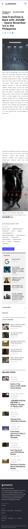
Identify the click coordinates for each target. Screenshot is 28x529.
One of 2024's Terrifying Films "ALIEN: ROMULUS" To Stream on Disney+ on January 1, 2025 (18, 270)
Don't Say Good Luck (16, 447)
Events (3, 513)
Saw (3, 241)
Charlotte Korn (14, 379)
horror (13, 231)
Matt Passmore (21, 235)
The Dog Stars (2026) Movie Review (16, 333)
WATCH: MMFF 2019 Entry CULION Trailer (17, 286)
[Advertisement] (14, 131)
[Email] (12, 33)
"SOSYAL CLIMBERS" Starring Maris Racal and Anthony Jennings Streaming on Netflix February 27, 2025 (18, 296)
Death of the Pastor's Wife (17, 381)
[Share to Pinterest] (7, 33)
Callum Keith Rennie (18, 12)
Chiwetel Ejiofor (14, 396)
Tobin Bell (4, 243)
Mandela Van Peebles (8, 235)
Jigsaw (19, 231)
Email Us (3, 505)
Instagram (11, 518)
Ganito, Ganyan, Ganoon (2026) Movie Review (17, 358)
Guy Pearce (14, 416)
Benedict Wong (14, 414)
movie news (5, 237)
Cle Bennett (5, 13)
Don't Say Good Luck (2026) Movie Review (16, 350)
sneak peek (17, 241)
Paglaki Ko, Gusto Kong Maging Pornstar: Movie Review (18, 279)
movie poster (15, 237)
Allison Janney (14, 412)
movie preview (6, 239)
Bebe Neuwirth (14, 443)
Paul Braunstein (17, 239)
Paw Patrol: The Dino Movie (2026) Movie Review (17, 342)
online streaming (15, 429)
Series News (18, 510)
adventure (13, 460)
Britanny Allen (6, 12)
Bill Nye (19, 460)
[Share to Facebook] (3, 33)
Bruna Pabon (14, 377)
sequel (9, 241)
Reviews (3, 510)
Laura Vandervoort (7, 233)
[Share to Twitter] (5, 33)
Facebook (4, 518)
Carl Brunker (14, 462)
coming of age (14, 445)
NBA (19, 427)
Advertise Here (16, 259)
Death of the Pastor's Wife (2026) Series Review (17, 325)
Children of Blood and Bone (17, 393)
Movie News (10, 510)
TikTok (3, 520)
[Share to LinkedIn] (10, 33)
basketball (13, 427)
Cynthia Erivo (14, 398)
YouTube (19, 518)
